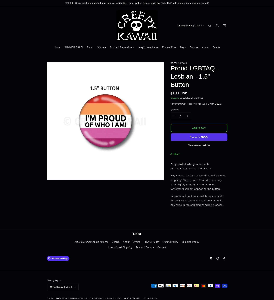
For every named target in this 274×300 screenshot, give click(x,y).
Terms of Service (145, 247)
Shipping (175, 98)
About (126, 242)
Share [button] (177, 154)
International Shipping (120, 247)
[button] (209, 25)
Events (136, 242)
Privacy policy (113, 298)
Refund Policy (170, 242)
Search (116, 242)
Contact (161, 247)
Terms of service (132, 298)
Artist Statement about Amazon (92, 242)
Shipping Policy (190, 242)
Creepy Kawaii (61, 298)
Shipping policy (150, 298)
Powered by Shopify (78, 298)
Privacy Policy (152, 242)
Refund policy (97, 298)
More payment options (199, 145)
